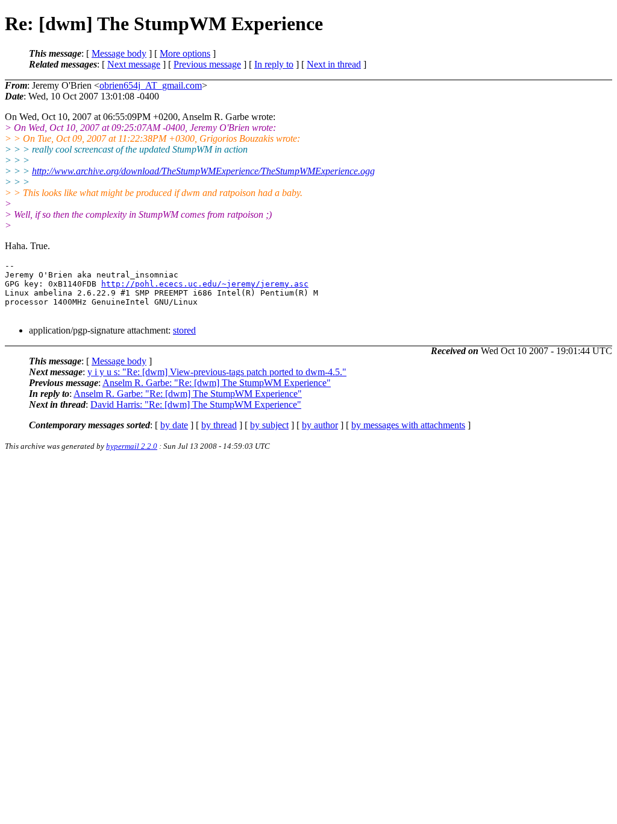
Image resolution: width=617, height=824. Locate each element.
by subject (269, 425)
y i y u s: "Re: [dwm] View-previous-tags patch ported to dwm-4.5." (216, 372)
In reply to (273, 64)
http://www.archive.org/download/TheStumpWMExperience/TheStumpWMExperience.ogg (203, 171)
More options (185, 53)
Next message (133, 64)
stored (184, 330)
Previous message (207, 64)
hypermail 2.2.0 (131, 446)
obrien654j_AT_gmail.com (150, 85)
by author (320, 425)
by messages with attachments (408, 425)
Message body (119, 53)
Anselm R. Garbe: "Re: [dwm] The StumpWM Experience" (216, 383)
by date (174, 425)
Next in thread (334, 64)
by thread (219, 425)
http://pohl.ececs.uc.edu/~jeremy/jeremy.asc (204, 283)
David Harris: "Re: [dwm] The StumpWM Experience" (195, 404)
